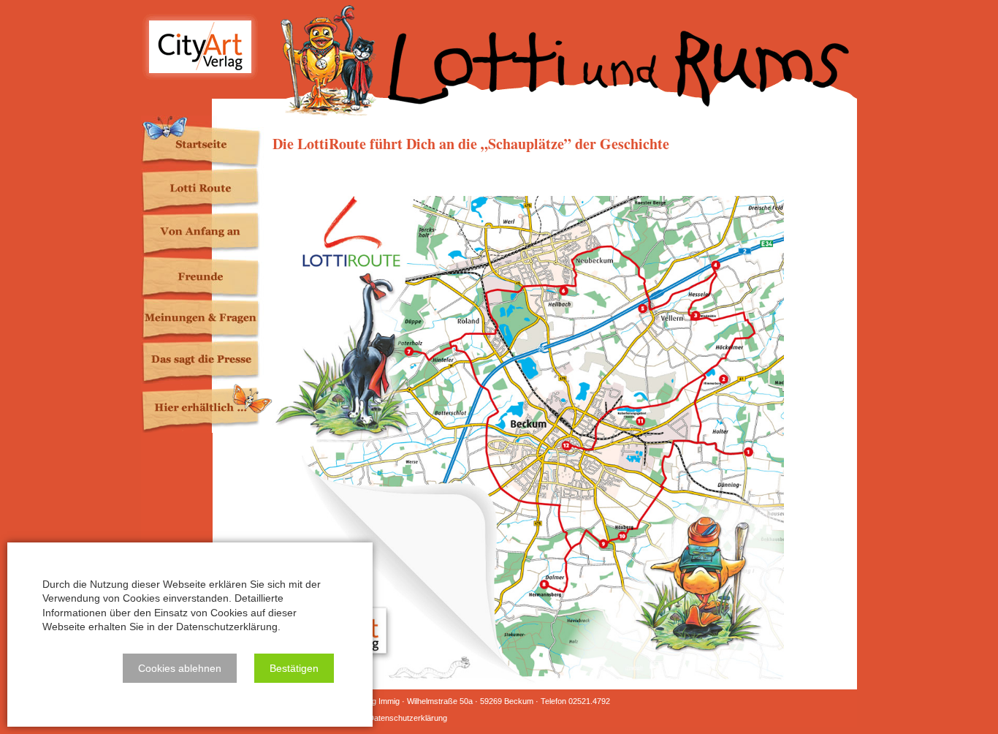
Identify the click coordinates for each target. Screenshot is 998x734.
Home (207, 142)
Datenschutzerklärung (407, 718)
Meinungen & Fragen (207, 319)
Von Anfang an (207, 234)
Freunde (207, 277)
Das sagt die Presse (207, 362)
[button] (179, 668)
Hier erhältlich (207, 408)
